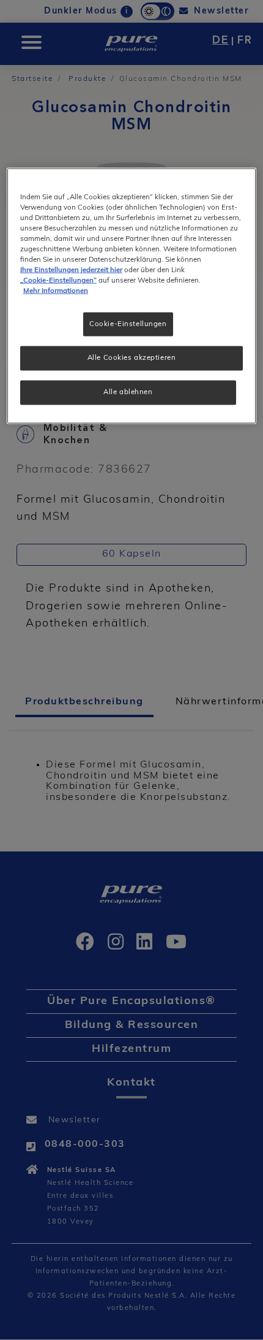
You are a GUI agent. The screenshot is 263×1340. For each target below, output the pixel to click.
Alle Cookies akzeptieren (131, 358)
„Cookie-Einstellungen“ (58, 280)
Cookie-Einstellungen (127, 323)
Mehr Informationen (55, 291)
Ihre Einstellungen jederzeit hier (71, 270)
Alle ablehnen (127, 392)
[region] (132, 295)
